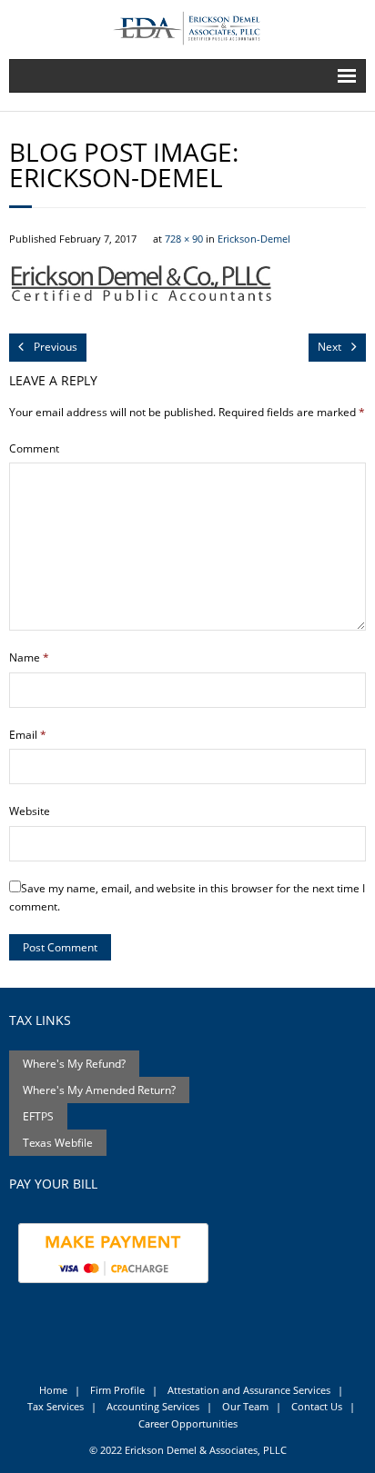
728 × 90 (184, 238)
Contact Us (316, 1406)
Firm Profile (117, 1390)
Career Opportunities (188, 1423)
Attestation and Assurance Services (248, 1390)
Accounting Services (152, 1406)
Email (27, 734)
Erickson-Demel (254, 238)
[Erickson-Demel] (187, 287)
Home (53, 1390)
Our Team (245, 1406)
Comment (34, 448)
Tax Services (55, 1406)
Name (29, 657)
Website (29, 811)
